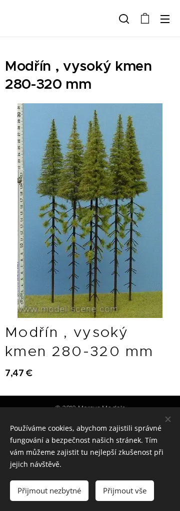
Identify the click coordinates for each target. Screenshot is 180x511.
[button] (124, 18)
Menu (165, 19)
